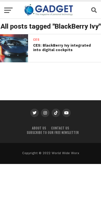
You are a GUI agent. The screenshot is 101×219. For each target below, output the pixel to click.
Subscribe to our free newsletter (53, 132)
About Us (39, 128)
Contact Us (60, 128)
